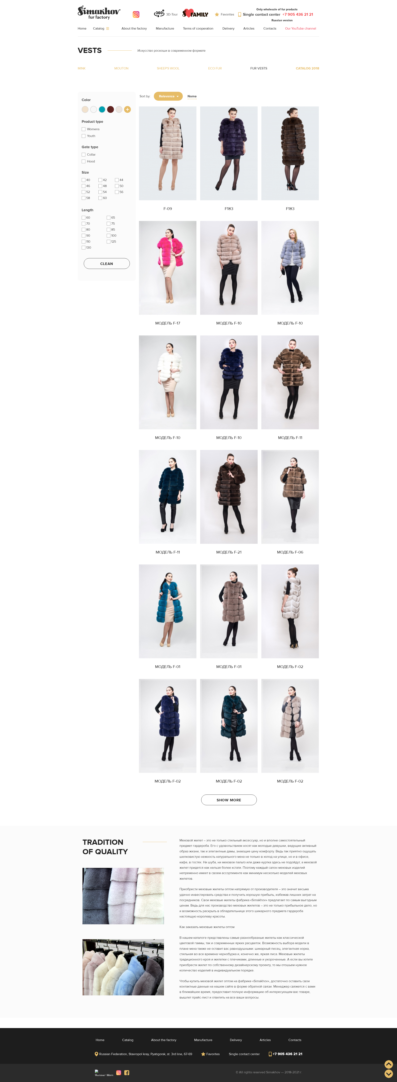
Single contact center (278, 14)
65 (113, 218)
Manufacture (165, 28)
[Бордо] (110, 109)
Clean (106, 263)
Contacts (269, 28)
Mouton (121, 68)
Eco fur (215, 68)
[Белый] (93, 109)
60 (105, 198)
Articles (248, 28)
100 (113, 236)
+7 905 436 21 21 (287, 1054)
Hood (90, 161)
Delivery (228, 28)
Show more (229, 800)
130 (88, 248)
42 (105, 180)
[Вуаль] (119, 109)
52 (88, 192)
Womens (92, 129)
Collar (91, 155)
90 (88, 236)
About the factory (134, 28)
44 (121, 180)
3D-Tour (172, 14)
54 (105, 192)
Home (82, 28)
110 (88, 242)
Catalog (99, 28)
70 (88, 224)
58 (88, 198)
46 (88, 186)
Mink (82, 68)
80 (88, 230)
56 (121, 192)
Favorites (227, 14)
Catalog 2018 (307, 68)
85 (113, 230)
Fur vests (258, 68)
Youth (90, 136)
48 (105, 186)
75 (113, 224)
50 (121, 186)
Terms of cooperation (198, 28)
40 (88, 180)
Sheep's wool (168, 68)
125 (113, 242)
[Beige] (85, 109)
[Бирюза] (102, 109)
